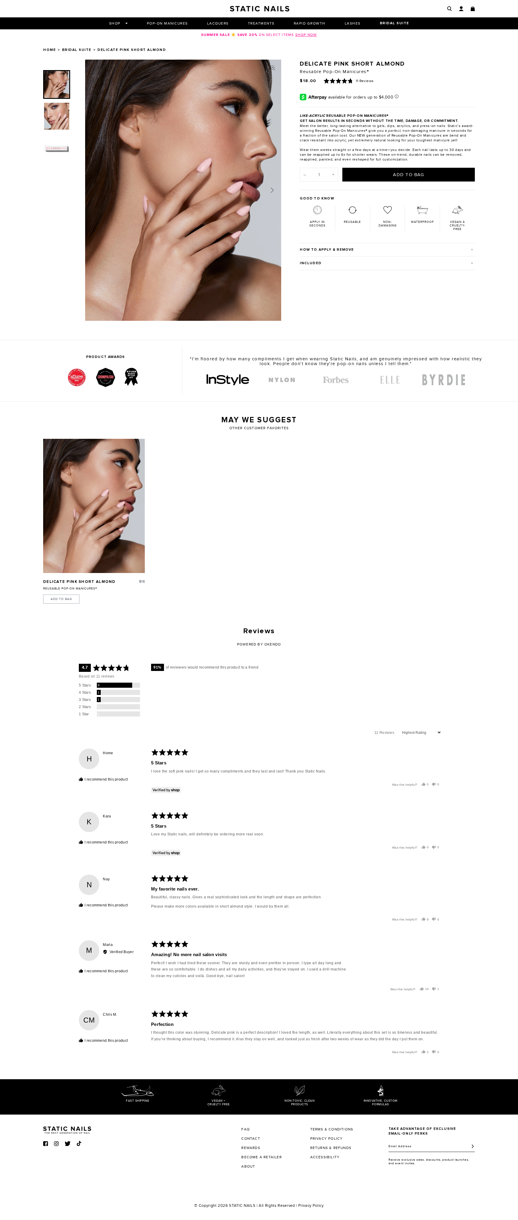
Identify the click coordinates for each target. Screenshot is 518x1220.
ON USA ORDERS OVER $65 (258, 35)
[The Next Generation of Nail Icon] (67, 1129)
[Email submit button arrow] (473, 1146)
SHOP (115, 23)
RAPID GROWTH (310, 23)
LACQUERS (218, 23)
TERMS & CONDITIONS (331, 1129)
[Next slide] (272, 190)
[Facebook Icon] (45, 1143)
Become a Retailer (261, 1157)
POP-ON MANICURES (167, 23)
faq (245, 1129)
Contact (250, 1138)
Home (49, 50)
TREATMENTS (261, 23)
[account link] (461, 8)
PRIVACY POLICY (326, 1138)
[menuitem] (56, 84)
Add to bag (61, 599)
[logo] (228, 379)
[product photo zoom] (272, 68)
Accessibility (325, 1157)
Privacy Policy (311, 1205)
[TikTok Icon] (79, 1143)
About (248, 1166)
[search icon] (449, 8)
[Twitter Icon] (67, 1143)
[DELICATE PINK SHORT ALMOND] (94, 506)
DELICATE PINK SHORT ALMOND (79, 582)
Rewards (250, 1148)
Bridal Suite (76, 50)
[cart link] (473, 8)
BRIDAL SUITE (394, 23)
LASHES (353, 23)
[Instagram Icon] (56, 1143)
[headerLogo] (259, 8)
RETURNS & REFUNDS (330, 1148)
